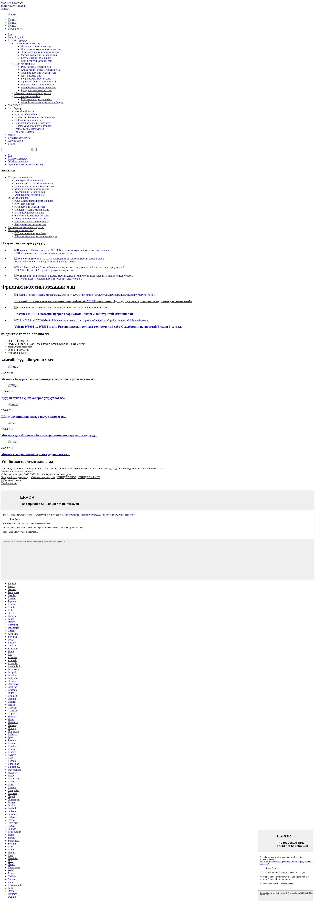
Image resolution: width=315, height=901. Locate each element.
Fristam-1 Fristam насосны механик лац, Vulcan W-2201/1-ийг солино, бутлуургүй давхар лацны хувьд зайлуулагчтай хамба (103, 301)
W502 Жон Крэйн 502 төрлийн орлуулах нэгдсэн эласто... (46, 270)
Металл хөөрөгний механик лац (39, 55)
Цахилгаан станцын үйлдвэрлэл (32, 123)
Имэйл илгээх (9, 483)
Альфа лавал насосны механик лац (40, 69)
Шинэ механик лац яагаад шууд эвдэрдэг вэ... (34, 416)
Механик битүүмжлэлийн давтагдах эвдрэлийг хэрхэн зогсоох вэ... (49, 379)
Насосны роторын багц (27, 96)
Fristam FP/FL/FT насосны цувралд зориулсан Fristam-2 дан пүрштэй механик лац (73, 313)
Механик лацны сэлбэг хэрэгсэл (32, 93)
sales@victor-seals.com (20, 346)
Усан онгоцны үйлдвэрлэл (29, 128)
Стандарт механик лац (27, 43)
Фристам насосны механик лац (38, 81)
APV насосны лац (31, 75)
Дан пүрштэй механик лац (36, 46)
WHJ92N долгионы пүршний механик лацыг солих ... (44, 253)
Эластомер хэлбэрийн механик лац (40, 52)
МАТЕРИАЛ (15, 105)
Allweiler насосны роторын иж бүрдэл (42, 102)
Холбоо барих (15, 140)
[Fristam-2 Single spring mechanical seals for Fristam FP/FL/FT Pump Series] (61, 307)
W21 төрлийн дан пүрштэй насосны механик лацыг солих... (48, 278)
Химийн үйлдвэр (24, 111)
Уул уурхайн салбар (25, 114)
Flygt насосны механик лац (36, 78)
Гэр (10, 34)
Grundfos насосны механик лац (38, 72)
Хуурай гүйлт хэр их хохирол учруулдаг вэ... (33, 398)
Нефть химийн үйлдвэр (27, 120)
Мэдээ (11, 134)
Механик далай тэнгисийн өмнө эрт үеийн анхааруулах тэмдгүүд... (49, 435)
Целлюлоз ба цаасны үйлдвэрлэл (32, 125)
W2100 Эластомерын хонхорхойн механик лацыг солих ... (46, 261)
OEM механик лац (24, 63)
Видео (11, 143)
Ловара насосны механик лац (37, 84)
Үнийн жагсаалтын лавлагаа (17, 471)
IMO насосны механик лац (36, 66)
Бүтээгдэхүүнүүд (17, 40)
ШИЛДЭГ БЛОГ (66, 477)
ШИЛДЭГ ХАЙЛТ (89, 477)
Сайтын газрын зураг (43, 477)
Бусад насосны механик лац (36, 90)
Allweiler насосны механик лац (38, 87)
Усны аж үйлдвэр (24, 131)
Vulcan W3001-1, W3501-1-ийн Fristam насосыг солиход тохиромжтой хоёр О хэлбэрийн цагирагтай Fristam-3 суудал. (98, 326)
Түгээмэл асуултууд (19, 137)
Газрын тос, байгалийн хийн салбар (34, 117)
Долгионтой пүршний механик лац (41, 49)
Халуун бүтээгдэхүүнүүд (15, 477)
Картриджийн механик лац (36, 57)
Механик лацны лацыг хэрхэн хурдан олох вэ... (35, 454)
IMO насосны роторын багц (36, 99)
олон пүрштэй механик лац (36, 60)
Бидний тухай (16, 37)
